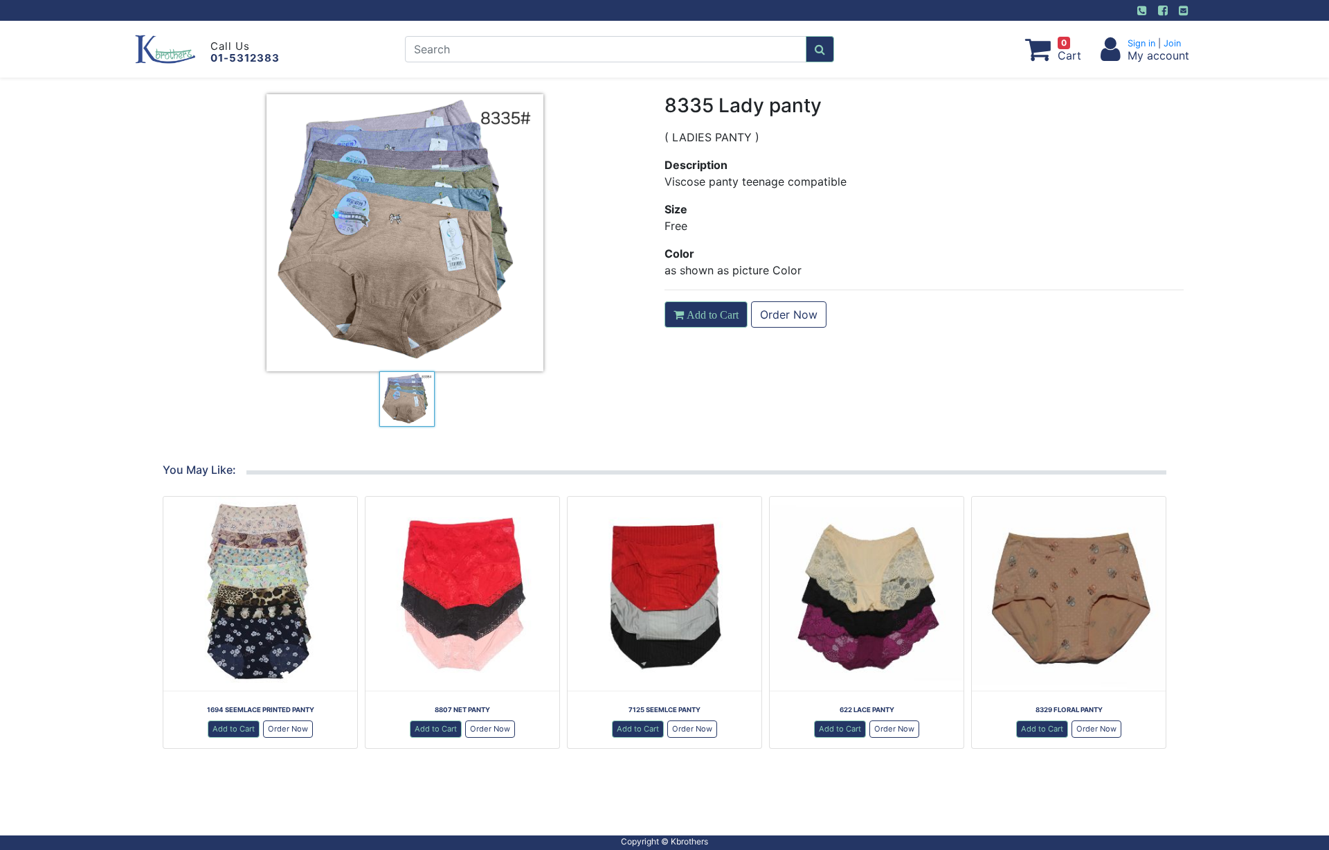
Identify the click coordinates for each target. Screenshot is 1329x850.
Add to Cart (234, 729)
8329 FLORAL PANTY (1069, 710)
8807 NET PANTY (462, 710)
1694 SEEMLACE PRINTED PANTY (260, 710)
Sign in (1143, 43)
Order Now (788, 314)
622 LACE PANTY (867, 710)
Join (1171, 43)
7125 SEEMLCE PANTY (664, 710)
